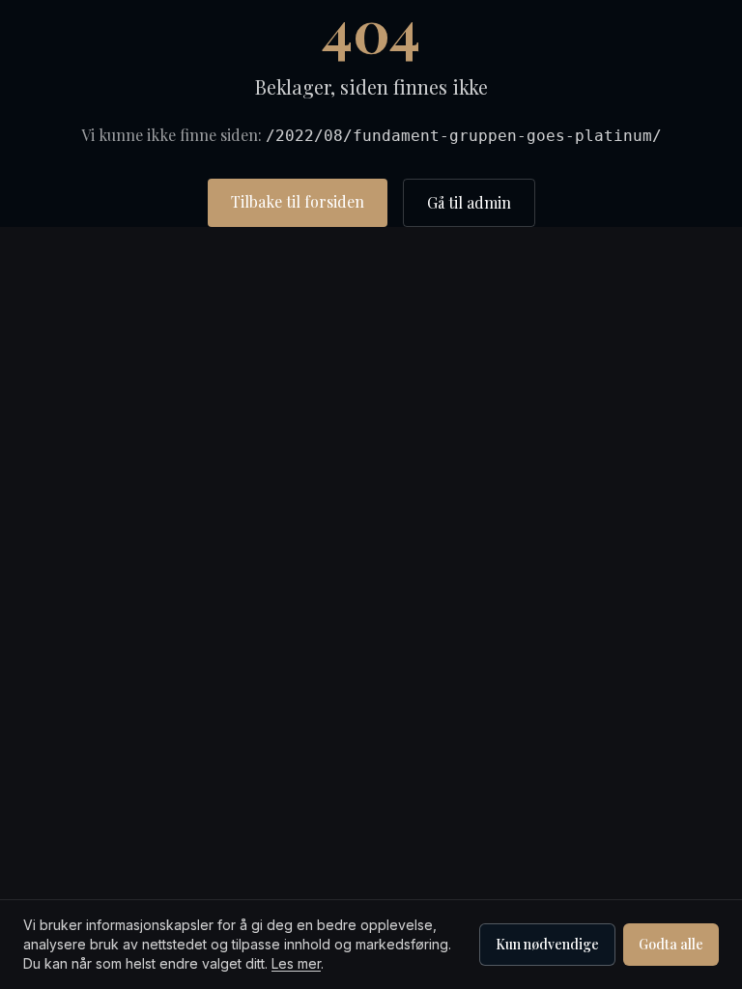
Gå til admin (469, 202)
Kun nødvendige (547, 944)
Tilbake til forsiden (297, 201)
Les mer (296, 963)
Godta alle (671, 944)
